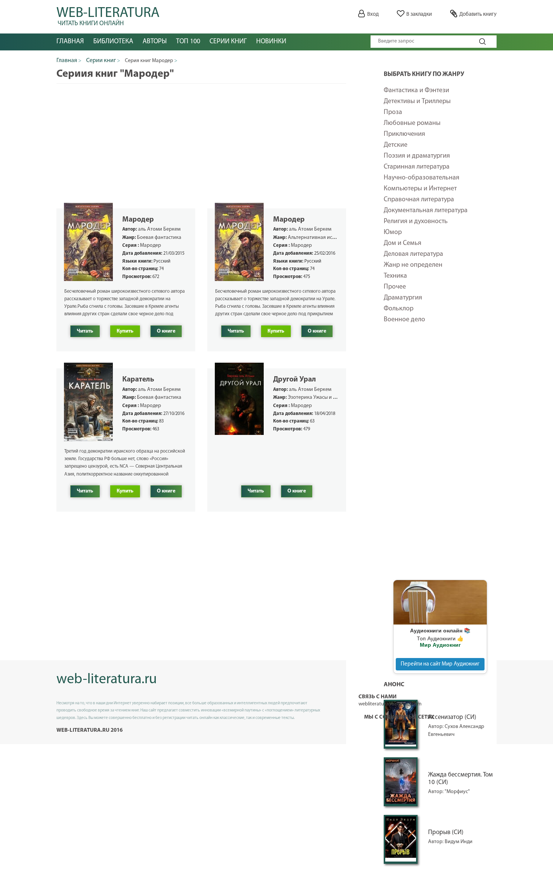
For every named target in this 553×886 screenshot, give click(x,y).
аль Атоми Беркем (159, 229)
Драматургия (403, 298)
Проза (393, 112)
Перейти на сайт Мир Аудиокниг (440, 664)
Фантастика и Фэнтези (416, 90)
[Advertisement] (440, 457)
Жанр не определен (413, 265)
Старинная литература (417, 167)
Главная (70, 41)
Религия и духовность (416, 221)
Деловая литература (413, 254)
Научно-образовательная (421, 178)
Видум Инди (458, 842)
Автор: (436, 792)
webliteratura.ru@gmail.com (390, 704)
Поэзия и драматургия (417, 156)
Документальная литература (426, 210)
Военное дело (404, 319)
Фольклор (398, 308)
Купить (125, 331)
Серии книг (228, 41)
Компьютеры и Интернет (420, 188)
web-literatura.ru (106, 680)
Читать (85, 331)
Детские (395, 145)
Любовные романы (412, 123)
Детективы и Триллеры (417, 101)
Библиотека (113, 41)
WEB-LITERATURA (108, 15)
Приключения (404, 134)
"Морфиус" (457, 792)
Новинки (271, 41)
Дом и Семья (402, 243)
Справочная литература (419, 199)
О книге (166, 331)
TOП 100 (188, 41)
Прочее (395, 287)
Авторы (155, 41)
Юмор (393, 232)
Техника (395, 276)
